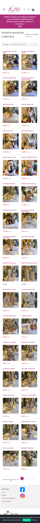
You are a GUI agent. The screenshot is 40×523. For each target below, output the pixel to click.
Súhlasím (26, 520)
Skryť (20, 26)
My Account (28, 9)
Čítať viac (34, 520)
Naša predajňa (6, 501)
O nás (3, 492)
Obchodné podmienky (8, 498)
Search (24, 9)
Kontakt (3, 495)
